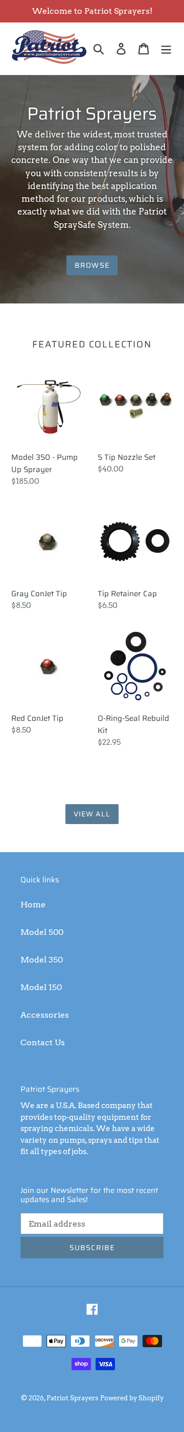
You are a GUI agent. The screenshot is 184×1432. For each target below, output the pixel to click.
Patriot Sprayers (72, 1398)
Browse (92, 265)
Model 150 (41, 987)
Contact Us (42, 1042)
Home (32, 904)
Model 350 (41, 960)
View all (92, 813)
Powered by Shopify (132, 1398)
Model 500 (41, 932)
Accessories (44, 1015)
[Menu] (166, 48)
